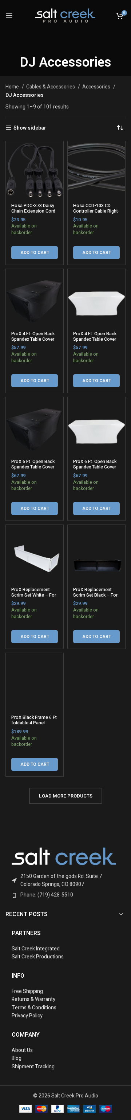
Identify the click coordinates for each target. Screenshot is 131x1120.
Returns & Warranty (34, 999)
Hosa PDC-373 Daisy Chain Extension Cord (33, 208)
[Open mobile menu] (9, 15)
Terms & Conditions (34, 1008)
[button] (34, 252)
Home (12, 87)
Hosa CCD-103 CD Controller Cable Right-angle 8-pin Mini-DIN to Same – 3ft (96, 213)
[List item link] (66, 880)
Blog (16, 1058)
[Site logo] (65, 15)
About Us (22, 1050)
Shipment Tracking (33, 1066)
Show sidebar (29, 128)
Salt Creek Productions (38, 957)
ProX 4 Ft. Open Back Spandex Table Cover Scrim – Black (33, 339)
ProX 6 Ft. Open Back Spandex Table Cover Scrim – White (94, 467)
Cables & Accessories (51, 87)
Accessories (96, 87)
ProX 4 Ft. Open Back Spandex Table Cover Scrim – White (94, 339)
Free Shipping (27, 991)
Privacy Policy (27, 1016)
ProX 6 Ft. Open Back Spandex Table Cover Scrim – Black (33, 467)
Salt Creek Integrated (36, 949)
